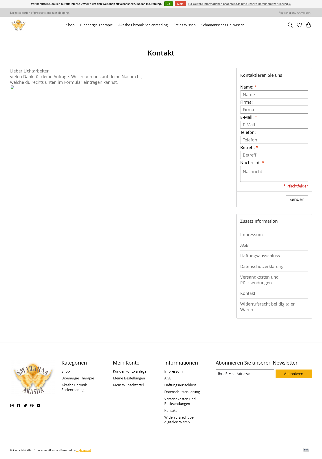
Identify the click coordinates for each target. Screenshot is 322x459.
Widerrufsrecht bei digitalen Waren (268, 306)
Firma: (246, 102)
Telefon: (248, 132)
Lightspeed (83, 450)
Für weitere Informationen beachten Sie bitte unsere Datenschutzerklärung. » (239, 4)
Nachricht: (252, 162)
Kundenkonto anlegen (131, 371)
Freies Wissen (184, 24)
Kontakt (247, 293)
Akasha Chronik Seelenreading (143, 24)
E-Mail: (248, 117)
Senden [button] (296, 199)
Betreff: (249, 147)
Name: (248, 87)
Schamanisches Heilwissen (222, 24)
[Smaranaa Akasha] (18, 24)
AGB (244, 245)
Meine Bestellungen (129, 378)
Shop (70, 24)
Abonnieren (293, 373)
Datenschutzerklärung (262, 266)
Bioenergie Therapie (96, 24)
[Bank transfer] (306, 450)
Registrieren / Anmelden (294, 13)
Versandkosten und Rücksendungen (259, 279)
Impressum (251, 234)
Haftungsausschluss (260, 256)
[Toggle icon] (290, 25)
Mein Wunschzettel (128, 384)
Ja (168, 4)
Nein (180, 4)
